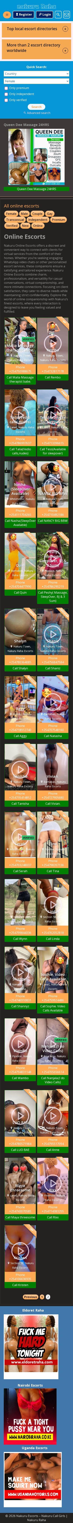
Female (11, 214)
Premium (58, 220)
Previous (30, 1297)
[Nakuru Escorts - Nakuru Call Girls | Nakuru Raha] (36, 6)
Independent (38, 220)
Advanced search (38, 113)
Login (46, 14)
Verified (12, 226)
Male (24, 214)
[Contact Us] (66, 14)
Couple (37, 214)
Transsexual (15, 220)
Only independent (21, 94)
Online (38, 226)
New (25, 226)
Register (25, 14)
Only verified (17, 100)
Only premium (18, 88)
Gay (50, 214)
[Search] (58, 14)
